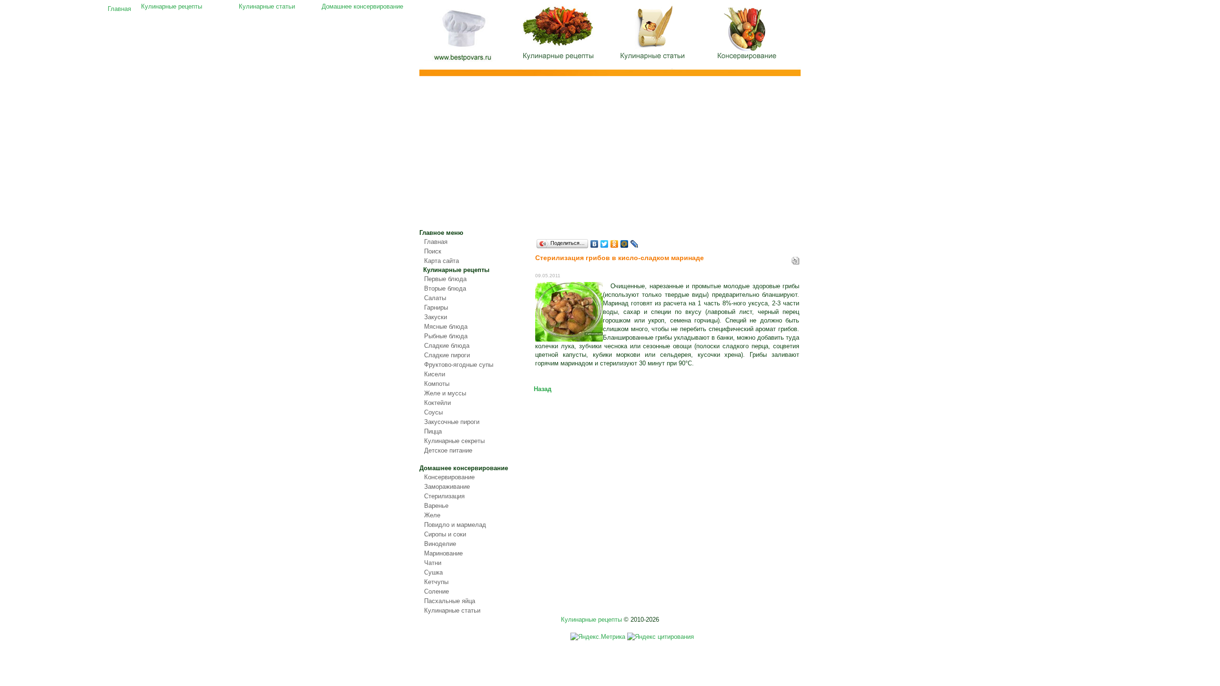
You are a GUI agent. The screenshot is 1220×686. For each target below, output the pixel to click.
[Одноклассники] (615, 244)
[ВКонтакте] (595, 244)
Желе (432, 515)
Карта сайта (441, 260)
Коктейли (437, 402)
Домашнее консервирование (748, 35)
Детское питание (448, 450)
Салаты (435, 298)
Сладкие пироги (447, 355)
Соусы (433, 412)
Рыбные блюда (446, 336)
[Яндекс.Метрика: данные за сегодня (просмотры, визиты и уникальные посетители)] (597, 637)
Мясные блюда (446, 326)
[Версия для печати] (795, 258)
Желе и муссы (445, 393)
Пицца (433, 431)
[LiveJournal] (635, 244)
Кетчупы (436, 581)
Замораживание (447, 486)
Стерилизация (444, 496)
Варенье (436, 505)
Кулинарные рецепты (557, 35)
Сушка (433, 572)
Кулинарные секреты (454, 440)
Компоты (436, 383)
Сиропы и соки (445, 534)
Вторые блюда (445, 288)
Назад (542, 389)
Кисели (434, 374)
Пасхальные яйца (449, 601)
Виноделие (440, 543)
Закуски (435, 317)
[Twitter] (605, 244)
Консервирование (449, 477)
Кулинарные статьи (653, 35)
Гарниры (436, 307)
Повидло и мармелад (455, 524)
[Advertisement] (610, 157)
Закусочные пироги (451, 421)
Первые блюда (445, 278)
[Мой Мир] (625, 244)
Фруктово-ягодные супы (458, 364)
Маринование (443, 553)
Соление (436, 591)
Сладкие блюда (446, 345)
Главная (462, 37)
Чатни (432, 562)
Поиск (432, 251)
